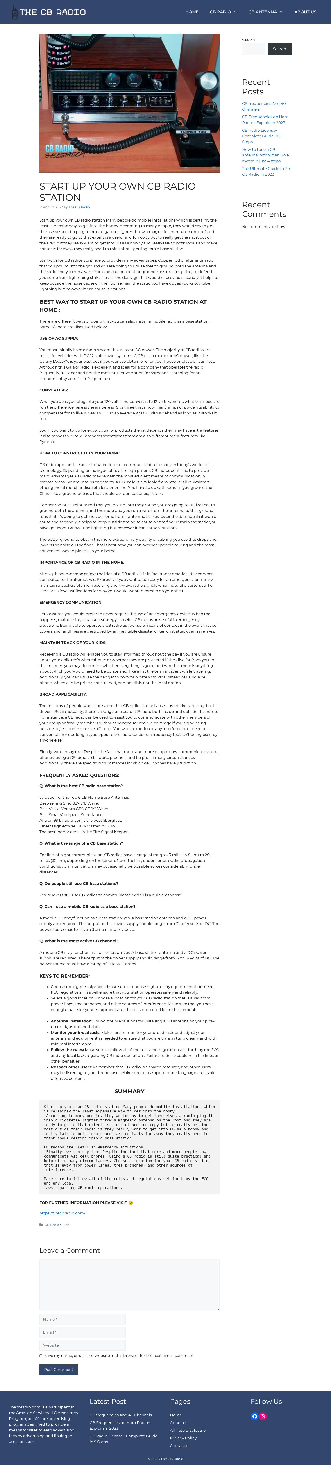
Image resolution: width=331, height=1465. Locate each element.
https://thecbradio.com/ (62, 1213)
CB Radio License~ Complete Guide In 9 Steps (261, 136)
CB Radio (220, 11)
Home (192, 11)
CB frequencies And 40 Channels (121, 1415)
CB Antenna (263, 11)
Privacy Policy (183, 1438)
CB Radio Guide (57, 1225)
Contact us (180, 1445)
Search (248, 40)
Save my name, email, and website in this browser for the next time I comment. (119, 1355)
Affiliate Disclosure (188, 1430)
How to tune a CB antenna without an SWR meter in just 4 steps (266, 155)
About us (305, 11)
